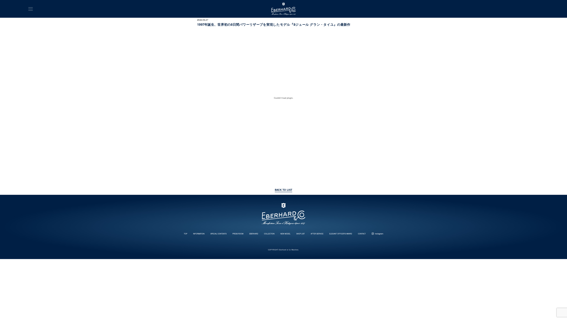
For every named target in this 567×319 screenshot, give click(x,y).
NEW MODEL (285, 233)
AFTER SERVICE (317, 233)
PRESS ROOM (237, 233)
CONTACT (362, 233)
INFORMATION (199, 233)
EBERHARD (253, 233)
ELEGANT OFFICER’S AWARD (340, 233)
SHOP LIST (300, 233)
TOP (185, 233)
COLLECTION (269, 233)
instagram (379, 233)
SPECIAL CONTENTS (218, 233)
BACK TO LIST (283, 190)
